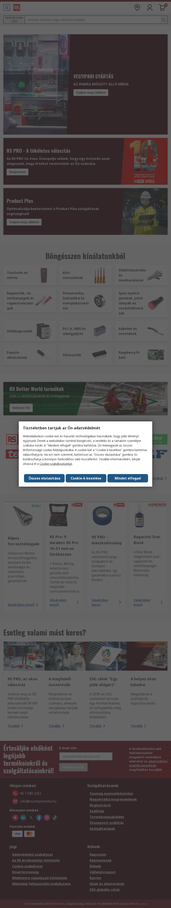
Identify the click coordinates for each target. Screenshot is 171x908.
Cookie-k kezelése (86, 478)
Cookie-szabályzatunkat (56, 464)
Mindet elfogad (128, 478)
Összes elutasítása (44, 478)
